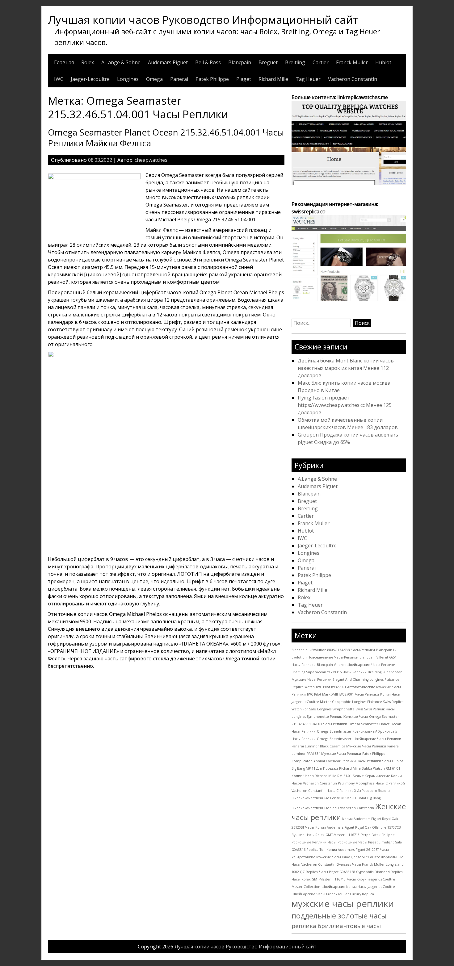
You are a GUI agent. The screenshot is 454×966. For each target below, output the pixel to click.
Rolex (87, 62)
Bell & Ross (208, 62)
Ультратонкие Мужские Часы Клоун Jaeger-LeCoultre (336, 857)
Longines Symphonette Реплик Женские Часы (330, 716)
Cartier (321, 62)
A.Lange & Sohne (121, 62)
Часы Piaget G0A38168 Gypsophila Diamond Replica (361, 872)
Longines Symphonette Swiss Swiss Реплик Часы (356, 709)
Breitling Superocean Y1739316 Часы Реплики (329, 672)
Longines (128, 79)
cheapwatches (151, 160)
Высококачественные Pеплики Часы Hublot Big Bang (336, 798)
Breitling (295, 62)
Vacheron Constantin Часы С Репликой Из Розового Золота (341, 790)
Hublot (383, 62)
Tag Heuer (308, 79)
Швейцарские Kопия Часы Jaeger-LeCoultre (358, 886)
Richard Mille (273, 79)
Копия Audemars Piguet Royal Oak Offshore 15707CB (358, 827)
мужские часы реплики (343, 903)
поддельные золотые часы (339, 916)
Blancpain (239, 62)
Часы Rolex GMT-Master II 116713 (319, 879)
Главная (64, 62)
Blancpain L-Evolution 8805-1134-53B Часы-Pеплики (333, 650)
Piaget (243, 79)
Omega (154, 79)
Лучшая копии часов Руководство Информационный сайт (203, 19)
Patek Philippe (212, 79)
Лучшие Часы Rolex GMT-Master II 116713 (325, 835)
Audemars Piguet (168, 62)
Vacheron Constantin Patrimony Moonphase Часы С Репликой (354, 783)
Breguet (268, 62)
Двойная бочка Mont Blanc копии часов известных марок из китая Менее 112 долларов (346, 368)
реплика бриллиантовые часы (336, 926)
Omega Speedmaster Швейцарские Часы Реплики (359, 739)
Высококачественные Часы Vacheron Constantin (333, 808)
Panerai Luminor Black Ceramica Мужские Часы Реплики (339, 746)
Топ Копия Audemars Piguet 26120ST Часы (354, 849)
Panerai (179, 79)
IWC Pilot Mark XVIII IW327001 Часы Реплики (343, 694)
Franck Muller (352, 62)
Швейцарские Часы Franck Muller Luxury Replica (333, 894)
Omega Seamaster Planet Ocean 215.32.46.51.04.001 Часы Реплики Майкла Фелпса (166, 137)
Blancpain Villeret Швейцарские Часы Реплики (356, 665)
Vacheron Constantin (352, 79)
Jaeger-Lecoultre (90, 79)
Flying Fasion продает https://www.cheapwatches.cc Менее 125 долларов (345, 405)
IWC (58, 79)
